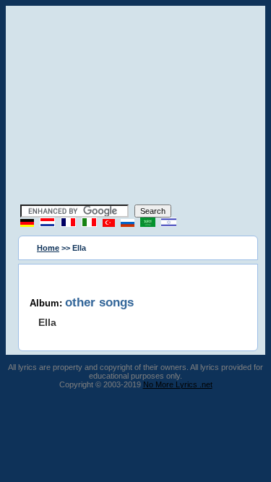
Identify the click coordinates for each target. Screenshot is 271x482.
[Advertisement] (136, 107)
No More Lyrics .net (177, 384)
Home (48, 248)
